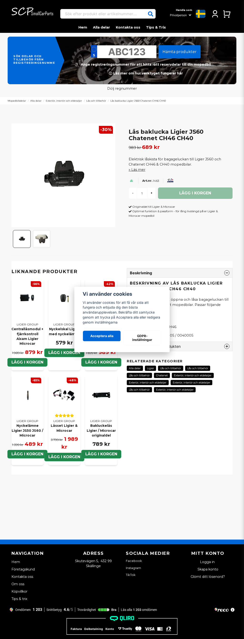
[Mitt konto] (215, 14)
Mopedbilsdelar (17, 100)
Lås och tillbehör (96, 100)
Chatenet (162, 375)
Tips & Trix (156, 27)
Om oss (17, 584)
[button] (150, 14)
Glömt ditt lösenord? (208, 577)
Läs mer (138, 169)
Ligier (150, 368)
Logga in (208, 562)
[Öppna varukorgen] (227, 14)
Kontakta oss (128, 27)
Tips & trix (19, 599)
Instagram (133, 568)
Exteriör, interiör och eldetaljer (64, 100)
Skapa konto (208, 569)
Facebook (134, 561)
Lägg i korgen (64, 352)
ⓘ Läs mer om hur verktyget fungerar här (146, 73)
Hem (82, 27)
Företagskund (23, 569)
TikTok (131, 575)
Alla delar (101, 27)
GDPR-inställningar (142, 338)
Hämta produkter (180, 51)
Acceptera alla (101, 336)
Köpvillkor (19, 591)
